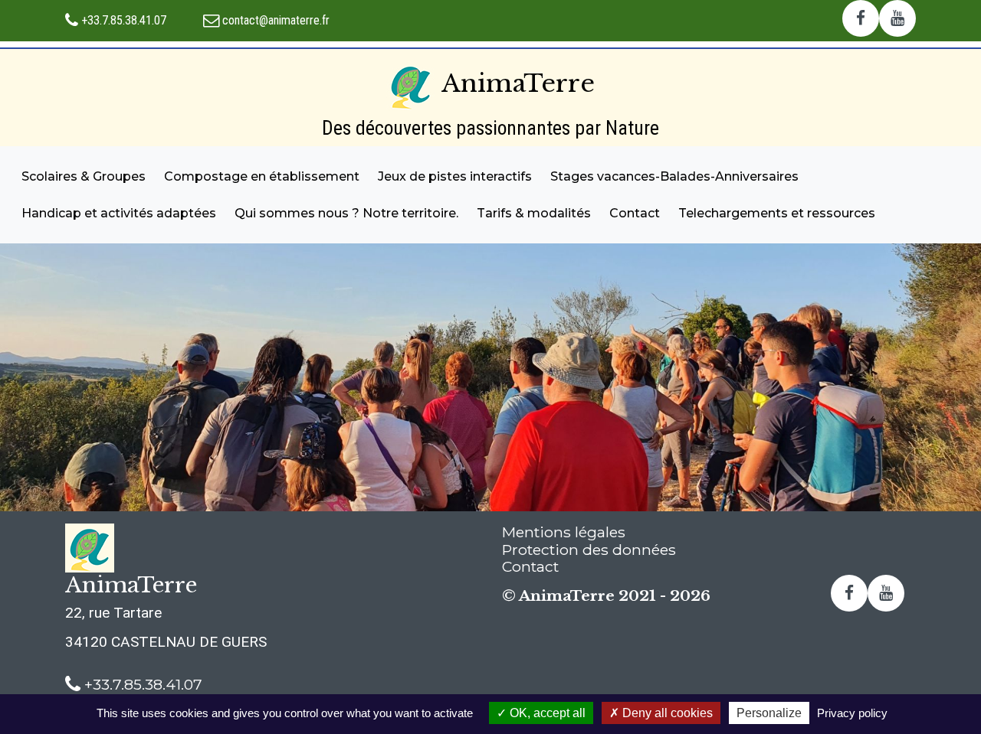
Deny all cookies (666, 712)
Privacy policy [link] (852, 712)
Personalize (769, 712)
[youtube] (897, 19)
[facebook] (860, 19)
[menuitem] (83, 176)
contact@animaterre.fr (274, 20)
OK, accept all (546, 712)
